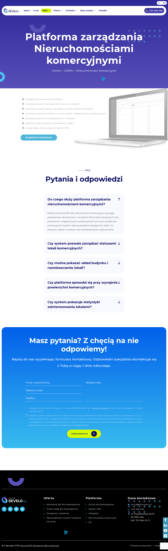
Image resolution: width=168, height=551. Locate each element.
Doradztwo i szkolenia (58, 513)
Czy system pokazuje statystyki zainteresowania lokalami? (74, 304)
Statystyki (93, 513)
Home (27, 10)
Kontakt (103, 10)
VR (90, 522)
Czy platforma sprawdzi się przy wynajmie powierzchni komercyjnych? (83, 285)
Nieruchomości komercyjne (103, 518)
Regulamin (160, 546)
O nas (36, 10)
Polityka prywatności (141, 546)
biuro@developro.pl (141, 504)
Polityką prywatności (100, 408)
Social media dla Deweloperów (62, 509)
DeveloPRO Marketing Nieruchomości (39, 546)
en (164, 3)
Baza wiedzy (86, 10)
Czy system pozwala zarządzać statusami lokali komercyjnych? (82, 245)
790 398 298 (137, 509)
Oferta (57, 10)
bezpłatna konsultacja (39, 137)
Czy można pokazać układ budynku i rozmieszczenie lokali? (78, 265)
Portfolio (70, 10)
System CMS (95, 509)
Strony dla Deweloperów (101, 504)
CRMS (45, 10)
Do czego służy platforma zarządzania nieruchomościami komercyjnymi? (79, 201)
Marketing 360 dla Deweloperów (63, 504)
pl (159, 3)
